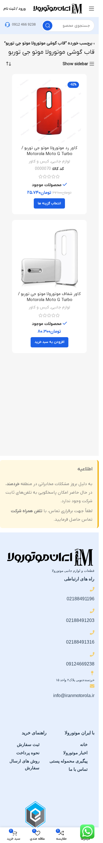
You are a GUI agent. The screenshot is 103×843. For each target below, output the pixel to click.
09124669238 (80, 663)
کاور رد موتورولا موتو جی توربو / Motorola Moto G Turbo (49, 151)
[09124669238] (92, 654)
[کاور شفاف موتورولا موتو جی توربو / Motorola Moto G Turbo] (49, 257)
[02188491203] (92, 611)
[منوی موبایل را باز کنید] (91, 8)
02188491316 (80, 642)
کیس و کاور (39, 161)
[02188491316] (92, 632)
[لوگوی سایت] (57, 8)
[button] (49, 342)
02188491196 (80, 598)
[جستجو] (47, 25)
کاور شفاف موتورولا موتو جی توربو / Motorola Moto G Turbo (49, 297)
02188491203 (80, 620)
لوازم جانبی (60, 161)
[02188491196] (92, 589)
